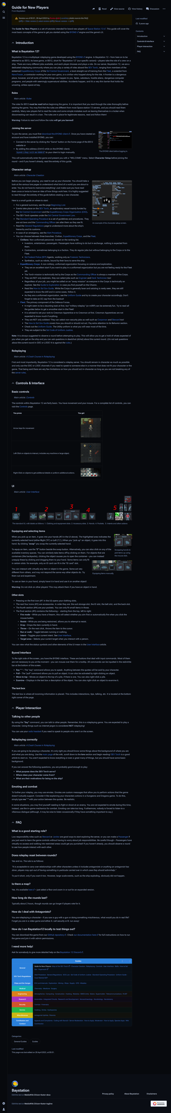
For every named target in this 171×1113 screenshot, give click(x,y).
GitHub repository (56, 935)
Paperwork (42, 969)
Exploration (53, 983)
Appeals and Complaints (43, 1021)
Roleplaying (90, 966)
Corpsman (102, 319)
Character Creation (35, 175)
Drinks (44, 1010)
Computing (50, 994)
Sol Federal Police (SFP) (36, 257)
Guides (35, 1041)
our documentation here (85, 935)
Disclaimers (152, 1094)
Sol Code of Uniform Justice (59, 330)
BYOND (73, 32)
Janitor (56, 836)
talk (58, 18)
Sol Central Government (58, 71)
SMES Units (84, 994)
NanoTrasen (17, 74)
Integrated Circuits (50, 999)
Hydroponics (52, 1010)
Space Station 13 (95, 29)
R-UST (125, 994)
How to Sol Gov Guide (43, 288)
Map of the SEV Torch (60, 966)
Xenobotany (108, 999)
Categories (16, 1036)
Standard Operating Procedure (34, 219)
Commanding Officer (45, 222)
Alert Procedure (54, 233)
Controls (30, 397)
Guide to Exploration (50, 285)
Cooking (37, 1010)
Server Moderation (76, 1021)
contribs (64, 18)
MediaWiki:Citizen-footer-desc (37, 1095)
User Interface (32, 492)
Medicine (46, 988)
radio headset (34, 731)
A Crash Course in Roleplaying (40, 356)
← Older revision (29, 21)
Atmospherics (39, 994)
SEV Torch (93, 67)
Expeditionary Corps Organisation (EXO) (68, 212)
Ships (67, 983)
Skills (117, 966)
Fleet (108, 71)
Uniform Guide (74, 295)
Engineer (83, 278)
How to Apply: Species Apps (114, 1021)
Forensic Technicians (80, 257)
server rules (20, 372)
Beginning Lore (58, 205)
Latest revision (44, 21)
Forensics (45, 1005)
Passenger (123, 836)
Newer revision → (62, 21)
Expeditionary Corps (30, 71)
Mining (60, 983)
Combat (37, 1005)
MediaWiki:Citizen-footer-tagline (38, 1104)
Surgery (54, 988)
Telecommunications (114, 994)
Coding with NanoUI (61, 1021)
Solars (92, 994)
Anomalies (38, 999)
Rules (28, 98)
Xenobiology (98, 999)
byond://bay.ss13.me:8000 (29, 152)
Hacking (69, 994)
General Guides (20, 1041)
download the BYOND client (55, 134)
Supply (72, 983)
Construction (60, 994)
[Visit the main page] (3, 4)
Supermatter (100, 994)
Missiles (83, 983)
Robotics (76, 994)
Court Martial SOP (41, 978)
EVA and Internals (41, 983)
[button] (149, 36)
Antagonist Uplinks (41, 1015)
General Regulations (34, 226)
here (30, 889)
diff (21, 21)
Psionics (52, 1015)
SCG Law (66, 975)
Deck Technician (99, 278)
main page (48, 754)
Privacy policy (108, 1094)
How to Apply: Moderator (93, 1021)
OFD (77, 983)
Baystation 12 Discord (70, 952)
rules (68, 342)
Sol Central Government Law (61, 215)
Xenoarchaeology (86, 999)
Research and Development (68, 999)
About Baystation (131, 1094)
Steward (116, 319)
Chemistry (38, 988)
